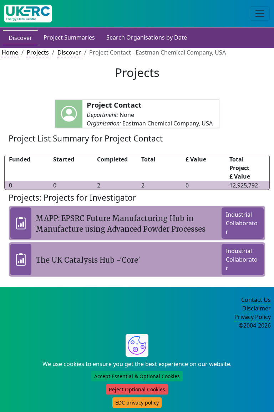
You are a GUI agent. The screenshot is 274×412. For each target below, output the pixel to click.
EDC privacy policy (137, 402)
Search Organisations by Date (146, 37)
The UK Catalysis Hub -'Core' (88, 260)
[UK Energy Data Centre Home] (28, 13)
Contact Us (256, 300)
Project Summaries (69, 37)
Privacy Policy (252, 317)
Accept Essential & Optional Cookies (137, 376)
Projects (38, 52)
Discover (20, 38)
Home (10, 52)
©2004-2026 (255, 325)
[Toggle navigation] (260, 13)
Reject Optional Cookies (137, 389)
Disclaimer (256, 308)
